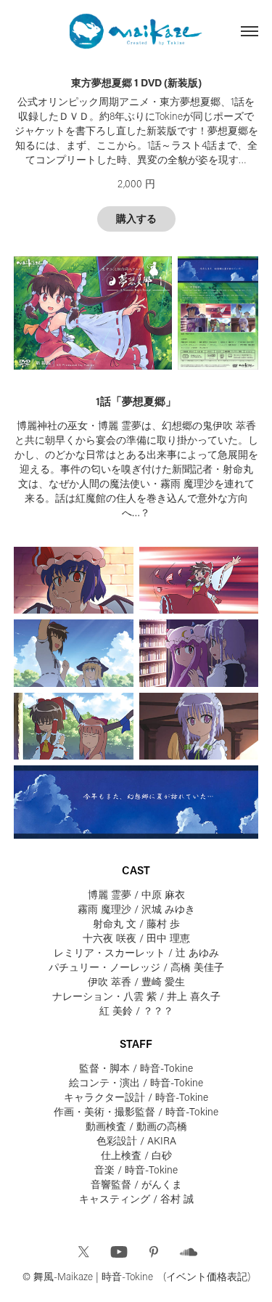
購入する (136, 218)
